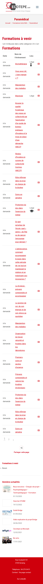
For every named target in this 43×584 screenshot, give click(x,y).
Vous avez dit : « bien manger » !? (21, 74)
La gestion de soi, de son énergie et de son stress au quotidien (20, 310)
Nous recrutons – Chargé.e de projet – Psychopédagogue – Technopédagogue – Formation (27, 490)
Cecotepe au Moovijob (21, 529)
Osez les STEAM (19, 501)
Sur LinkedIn (21, 579)
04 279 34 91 (25, 569)
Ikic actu (16, 538)
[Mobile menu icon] (37, 7)
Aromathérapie (21, 64)
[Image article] (6, 488)
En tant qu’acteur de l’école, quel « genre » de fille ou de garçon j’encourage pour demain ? (21, 232)
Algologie (19, 96)
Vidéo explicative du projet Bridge (25, 519)
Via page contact (25, 572)
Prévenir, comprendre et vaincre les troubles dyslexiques (21, 381)
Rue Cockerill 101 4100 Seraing (21, 561)
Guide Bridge (17, 510)
